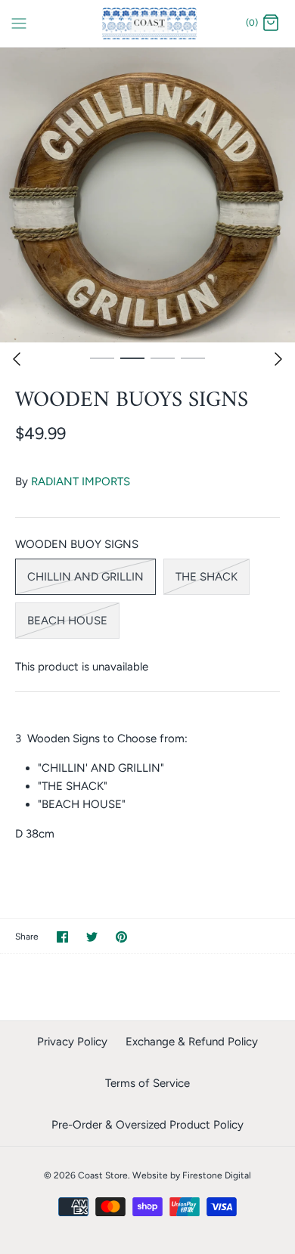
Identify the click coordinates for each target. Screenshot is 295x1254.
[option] (147, 195)
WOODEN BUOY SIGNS (76, 544)
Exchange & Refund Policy (192, 1041)
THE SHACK (206, 577)
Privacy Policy (72, 1041)
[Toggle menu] (19, 23)
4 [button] (193, 357)
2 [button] (132, 357)
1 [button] (102, 357)
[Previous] (16, 359)
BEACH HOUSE (67, 620)
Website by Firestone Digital (191, 1175)
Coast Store (103, 1175)
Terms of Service (147, 1083)
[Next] (278, 359)
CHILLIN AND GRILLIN (85, 577)
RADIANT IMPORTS (80, 481)
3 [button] (163, 357)
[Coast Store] (148, 23)
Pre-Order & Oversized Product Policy (147, 1125)
